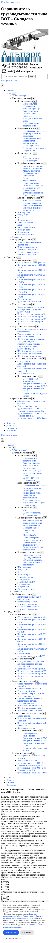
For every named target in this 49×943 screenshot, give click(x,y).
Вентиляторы (23, 220)
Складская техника (26, 234)
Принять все (10, 932)
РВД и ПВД (22, 215)
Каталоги (11, 423)
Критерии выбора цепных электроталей (29, 310)
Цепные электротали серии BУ (31, 319)
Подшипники (29, 150)
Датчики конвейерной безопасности (33, 194)
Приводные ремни (31, 183)
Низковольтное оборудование (30, 105)
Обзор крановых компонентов (30, 380)
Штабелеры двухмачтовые (29, 353)
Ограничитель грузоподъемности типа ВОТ (31, 300)
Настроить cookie (13, 938)
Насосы (20, 217)
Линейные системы (32, 138)
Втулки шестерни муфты (34, 148)
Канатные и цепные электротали (32, 209)
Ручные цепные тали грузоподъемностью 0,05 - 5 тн (31, 407)
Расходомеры (23, 230)
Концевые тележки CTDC (35, 386)
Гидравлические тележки (29, 334)
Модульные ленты (31, 171)
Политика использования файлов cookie (29, 243)
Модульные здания (26, 227)
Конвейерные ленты (32, 166)
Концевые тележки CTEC (35, 384)
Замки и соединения (32, 168)
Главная (10, 90)
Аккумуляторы (30, 161)
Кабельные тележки (32, 200)
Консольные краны (26, 373)
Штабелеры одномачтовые (29, 351)
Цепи (25, 178)
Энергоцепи (23, 232)
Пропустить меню (9, 80)
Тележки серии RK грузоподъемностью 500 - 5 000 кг (32, 418)
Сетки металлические (33, 185)
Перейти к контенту (10, 2)
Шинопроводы (24, 213)
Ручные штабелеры (26, 336)
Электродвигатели (31, 145)
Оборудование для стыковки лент (31, 189)
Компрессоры (23, 225)
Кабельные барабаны (32, 205)
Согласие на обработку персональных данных (28, 253)
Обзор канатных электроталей (31, 262)
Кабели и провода (31, 109)
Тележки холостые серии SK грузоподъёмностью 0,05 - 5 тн (31, 412)
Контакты (11, 430)
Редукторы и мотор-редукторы (32, 134)
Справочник (18, 237)
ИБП (25, 156)
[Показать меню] (2, 83)
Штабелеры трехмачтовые (29, 356)
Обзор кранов (23, 361)
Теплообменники (25, 222)
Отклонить (27, 932)
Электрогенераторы (32, 158)
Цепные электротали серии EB (31, 317)
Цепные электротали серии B (31, 314)
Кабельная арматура (32, 116)
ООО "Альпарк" (19, 96)
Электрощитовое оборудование (31, 124)
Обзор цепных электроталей (30, 307)
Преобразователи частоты (35, 131)
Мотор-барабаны (31, 180)
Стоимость (12, 428)
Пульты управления (32, 203)
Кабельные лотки (31, 111)
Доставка (11, 425)
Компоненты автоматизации (30, 142)
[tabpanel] (24, 792)
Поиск (32, 76)
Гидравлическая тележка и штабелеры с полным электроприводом (29, 346)
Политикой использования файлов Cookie (20, 915)
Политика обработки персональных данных (27, 248)
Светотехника (29, 113)
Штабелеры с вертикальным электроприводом (30, 340)
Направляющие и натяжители (31, 174)
